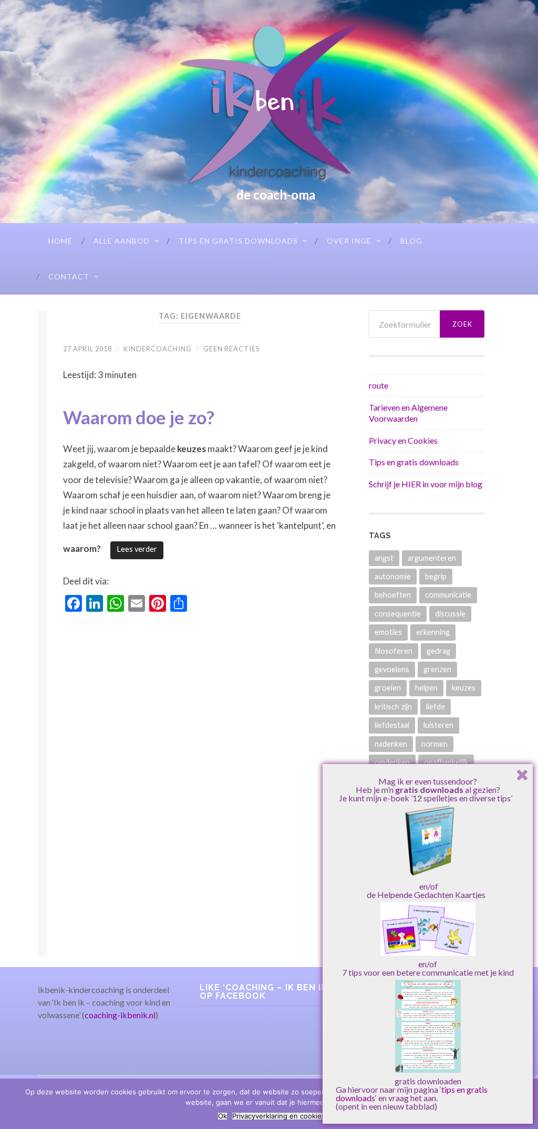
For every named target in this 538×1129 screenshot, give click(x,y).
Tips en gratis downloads (238, 240)
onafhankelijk (446, 762)
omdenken (392, 762)
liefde (435, 706)
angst (384, 557)
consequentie (398, 613)
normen (434, 743)
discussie (450, 613)
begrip (436, 576)
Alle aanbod (122, 240)
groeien (388, 687)
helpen (426, 687)
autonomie (393, 576)
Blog (411, 240)
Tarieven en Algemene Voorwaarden (408, 412)
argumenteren (432, 557)
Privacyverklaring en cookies (278, 1116)
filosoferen (393, 650)
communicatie (448, 594)
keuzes (463, 687)
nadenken (391, 743)
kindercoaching (157, 348)
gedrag (438, 650)
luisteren (438, 724)
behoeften (393, 594)
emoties (388, 632)
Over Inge (349, 240)
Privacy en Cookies (403, 440)
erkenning (433, 632)
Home (60, 240)
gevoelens (392, 669)
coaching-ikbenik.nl (120, 1015)
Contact (68, 276)
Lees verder (137, 549)
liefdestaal (392, 724)
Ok (222, 1116)
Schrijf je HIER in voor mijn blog (425, 484)
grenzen (437, 669)
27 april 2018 (87, 348)
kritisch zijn (393, 706)
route (378, 385)
